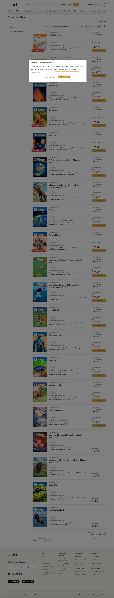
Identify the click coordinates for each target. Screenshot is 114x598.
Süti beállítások (50, 77)
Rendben (63, 76)
